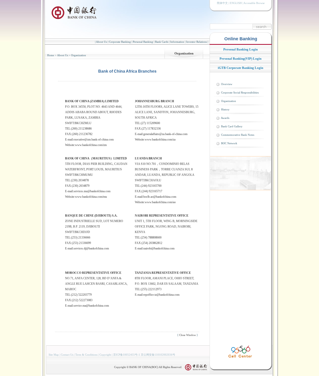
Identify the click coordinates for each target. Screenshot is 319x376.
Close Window (187, 334)
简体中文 (222, 2)
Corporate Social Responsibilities (240, 92)
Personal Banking (143, 41)
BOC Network (229, 143)
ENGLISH (236, 2)
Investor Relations (196, 41)
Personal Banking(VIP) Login (240, 58)
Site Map (54, 354)
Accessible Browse (254, 2)
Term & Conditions (86, 354)
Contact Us (67, 354)
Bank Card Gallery (231, 126)
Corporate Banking (120, 41)
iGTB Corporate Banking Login (240, 68)
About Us (101, 41)
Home (50, 55)
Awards (225, 117)
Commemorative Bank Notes (237, 134)
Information (177, 41)
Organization (183, 53)
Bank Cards (161, 41)
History (225, 109)
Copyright (105, 354)
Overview (226, 84)
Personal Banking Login (240, 49)
